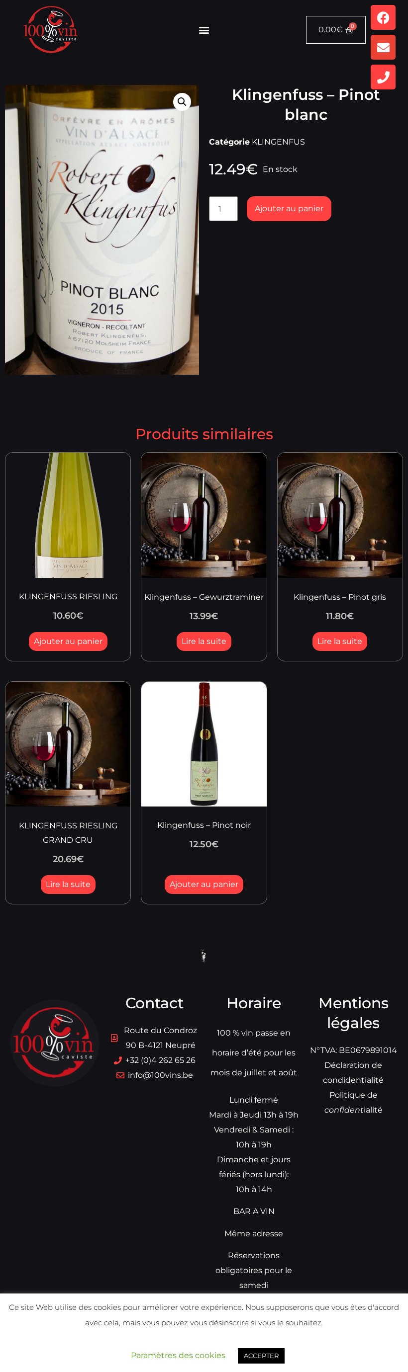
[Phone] (383, 77)
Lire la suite (204, 641)
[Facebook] (383, 17)
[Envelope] (383, 47)
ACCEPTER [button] (261, 1356)
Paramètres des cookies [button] (178, 1355)
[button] (204, 30)
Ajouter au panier (289, 208)
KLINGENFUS (278, 142)
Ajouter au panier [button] (68, 641)
